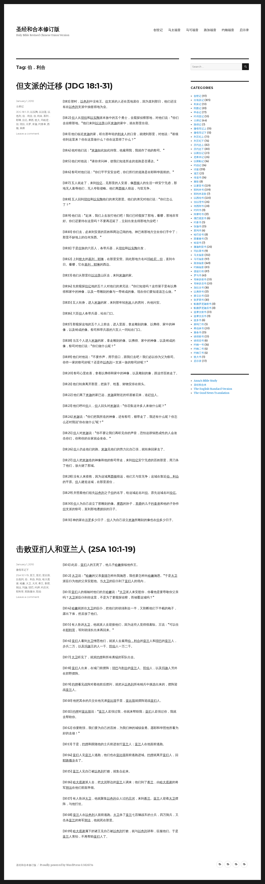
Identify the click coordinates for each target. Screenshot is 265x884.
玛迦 (24, 587)
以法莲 (43, 111)
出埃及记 (199, 100)
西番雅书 (199, 238)
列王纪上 (199, 136)
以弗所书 (199, 291)
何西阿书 (199, 206)
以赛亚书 (199, 185)
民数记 (197, 108)
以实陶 (34, 111)
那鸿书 (197, 230)
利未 (39, 115)
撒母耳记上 (200, 128)
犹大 (37, 120)
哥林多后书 (200, 283)
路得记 (197, 124)
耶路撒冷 (30, 591)
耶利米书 (199, 189)
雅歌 (196, 181)
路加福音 (210, 30)
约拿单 (42, 124)
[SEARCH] (245, 66)
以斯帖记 (199, 161)
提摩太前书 (200, 312)
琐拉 (22, 124)
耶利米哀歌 (200, 193)
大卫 (28, 583)
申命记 (197, 112)
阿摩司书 (199, 214)
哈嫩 (22, 583)
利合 (38, 579)
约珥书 (197, 210)
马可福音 (192, 30)
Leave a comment (27, 133)
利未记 (197, 104)
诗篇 (196, 169)
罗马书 (197, 275)
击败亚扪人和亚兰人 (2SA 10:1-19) (76, 549)
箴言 (196, 173)
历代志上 (199, 145)
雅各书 (197, 332)
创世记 (158, 30)
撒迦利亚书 (200, 246)
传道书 (197, 177)
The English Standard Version (213, 389)
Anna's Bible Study (205, 380)
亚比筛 (46, 575)
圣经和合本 (200, 384)
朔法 (18, 587)
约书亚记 (199, 116)
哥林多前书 (200, 279)
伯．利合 (27, 115)
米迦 (34, 124)
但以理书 (199, 202)
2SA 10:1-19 (22, 575)
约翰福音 (228, 30)
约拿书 (197, 222)
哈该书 (197, 242)
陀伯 (38, 591)
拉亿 (24, 120)
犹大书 (197, 357)
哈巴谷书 (199, 234)
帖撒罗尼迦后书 (202, 308)
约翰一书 (199, 344)
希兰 (40, 583)
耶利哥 (20, 591)
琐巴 (31, 587)
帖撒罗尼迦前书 (202, 304)
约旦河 (44, 587)
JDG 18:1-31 (22, 111)
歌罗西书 (199, 299)
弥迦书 (197, 226)
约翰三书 (199, 352)
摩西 (31, 120)
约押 (37, 587)
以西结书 (199, 198)
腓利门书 (199, 324)
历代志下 (199, 149)
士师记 (20, 106)
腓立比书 (199, 295)
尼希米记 (199, 157)
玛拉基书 (199, 251)
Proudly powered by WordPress (60, 865)
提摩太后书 (200, 316)
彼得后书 (199, 340)
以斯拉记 (199, 153)
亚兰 (32, 575)
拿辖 (47, 583)
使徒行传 (199, 271)
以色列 (20, 579)
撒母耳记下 (22, 569)
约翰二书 (199, 348)
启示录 (244, 30)
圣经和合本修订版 (38, 29)
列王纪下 (199, 140)
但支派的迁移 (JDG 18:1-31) (64, 85)
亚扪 (38, 575)
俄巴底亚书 (200, 218)
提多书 (197, 320)
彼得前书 (199, 336)
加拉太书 (199, 287)
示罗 (28, 124)
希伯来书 (199, 328)
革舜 (22, 128)
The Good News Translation (211, 393)
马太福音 (174, 30)
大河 (34, 583)
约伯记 (197, 165)
